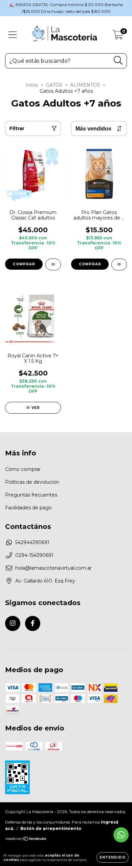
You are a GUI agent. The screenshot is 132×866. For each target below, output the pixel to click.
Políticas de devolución (32, 482)
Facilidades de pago (28, 508)
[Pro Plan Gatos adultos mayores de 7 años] (119, 264)
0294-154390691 (34, 555)
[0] (118, 36)
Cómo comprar (23, 469)
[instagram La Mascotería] (12, 623)
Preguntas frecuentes (31, 495)
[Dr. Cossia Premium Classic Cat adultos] (53, 264)
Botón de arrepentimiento (51, 828)
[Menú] (12, 35)
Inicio (32, 85)
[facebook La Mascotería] (32, 623)
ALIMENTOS (85, 85)
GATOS (54, 85)
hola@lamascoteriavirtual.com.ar (53, 568)
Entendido (113, 857)
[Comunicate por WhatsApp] (121, 834)
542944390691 (32, 542)
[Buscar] (118, 60)
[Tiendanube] (26, 839)
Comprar (24, 264)
